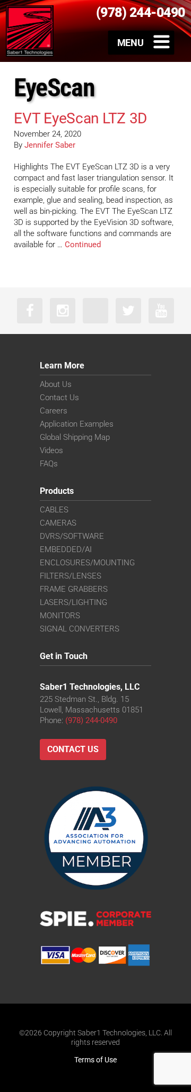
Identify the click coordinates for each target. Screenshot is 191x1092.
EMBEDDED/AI (66, 549)
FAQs (49, 463)
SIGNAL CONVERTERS (79, 629)
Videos (51, 450)
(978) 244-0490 (91, 720)
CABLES (54, 510)
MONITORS (60, 615)
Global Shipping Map (75, 437)
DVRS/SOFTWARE (72, 536)
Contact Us (59, 397)
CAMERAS (58, 523)
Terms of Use (95, 1059)
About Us (56, 384)
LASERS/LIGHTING (73, 602)
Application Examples (77, 424)
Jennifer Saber (49, 145)
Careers (53, 411)
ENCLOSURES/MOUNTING (87, 562)
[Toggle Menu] (141, 42)
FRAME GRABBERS (74, 589)
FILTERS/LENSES (70, 576)
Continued (83, 244)
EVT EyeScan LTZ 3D (80, 118)
